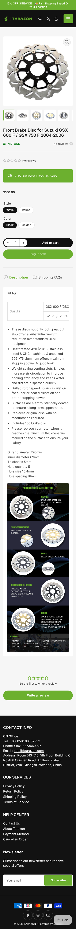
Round (26, 210)
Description (18, 277)
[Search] (40, 18)
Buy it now (38, 254)
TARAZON (30, 923)
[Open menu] (68, 18)
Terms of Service (16, 802)
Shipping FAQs (50, 277)
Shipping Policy (15, 797)
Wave (10, 210)
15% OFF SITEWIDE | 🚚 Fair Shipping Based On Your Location (38, 5)
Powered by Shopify (50, 923)
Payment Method (16, 834)
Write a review (38, 695)
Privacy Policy (13, 786)
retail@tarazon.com (29, 751)
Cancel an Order (15, 839)
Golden (26, 225)
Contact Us (11, 823)
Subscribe (58, 880)
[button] (12, 160)
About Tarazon (14, 829)
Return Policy (13, 791)
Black (10, 225)
